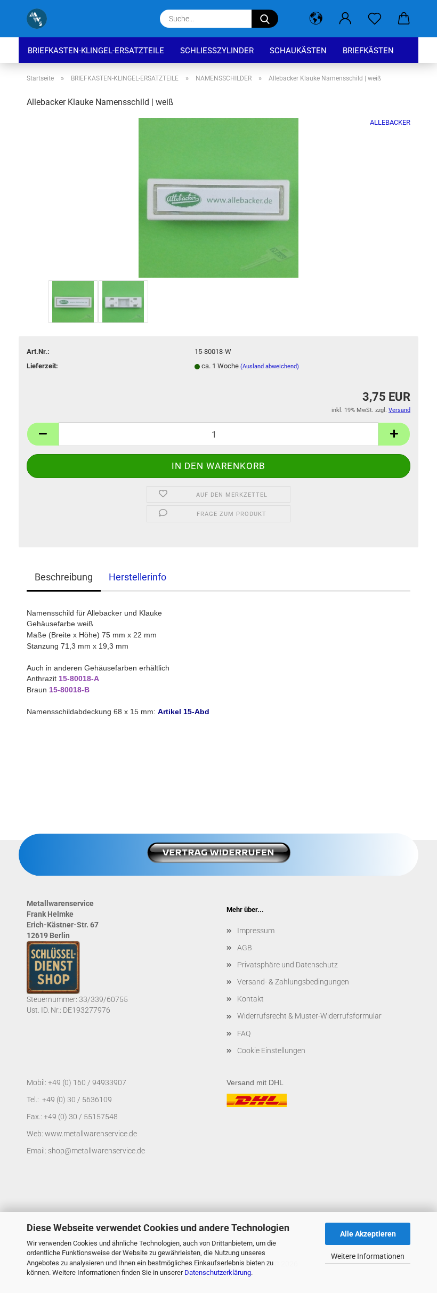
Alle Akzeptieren (368, 1234)
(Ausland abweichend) (269, 366)
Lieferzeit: (42, 366)
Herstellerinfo (137, 577)
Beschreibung (64, 577)
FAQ (243, 1033)
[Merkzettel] (374, 18)
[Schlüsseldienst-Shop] (41, 18)
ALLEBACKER (390, 122)
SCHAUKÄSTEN (298, 50)
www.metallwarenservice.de (91, 1133)
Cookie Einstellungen (271, 1050)
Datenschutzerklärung (217, 1272)
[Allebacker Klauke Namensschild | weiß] (218, 197)
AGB (244, 947)
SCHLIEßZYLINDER (217, 50)
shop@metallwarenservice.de (96, 1150)
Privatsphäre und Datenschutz (287, 964)
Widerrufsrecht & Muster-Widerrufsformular (309, 1016)
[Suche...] (265, 19)
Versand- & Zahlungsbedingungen (293, 981)
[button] (315, 18)
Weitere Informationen (367, 1256)
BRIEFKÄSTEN (368, 50)
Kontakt (250, 999)
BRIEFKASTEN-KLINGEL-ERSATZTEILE (96, 50)
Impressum (255, 930)
